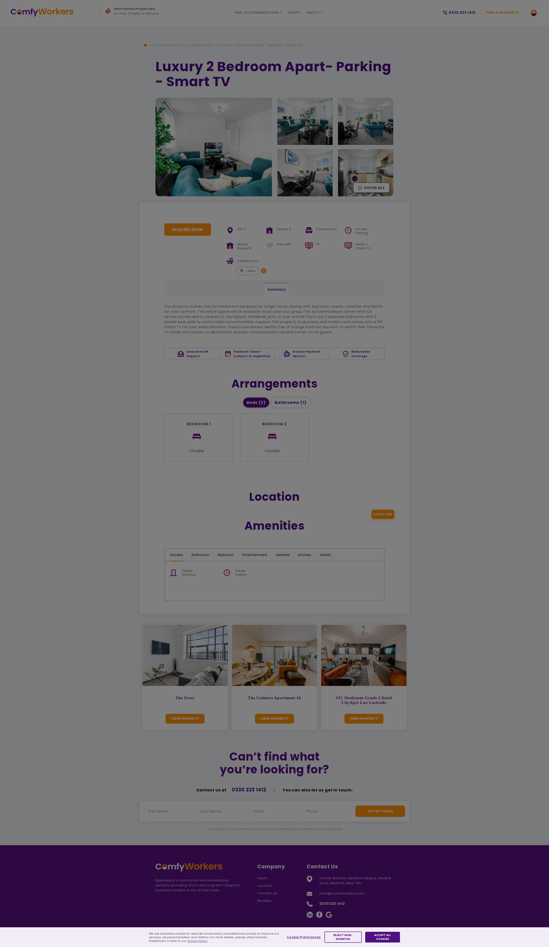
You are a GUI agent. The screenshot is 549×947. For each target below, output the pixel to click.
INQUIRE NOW (187, 230)
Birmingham (202, 45)
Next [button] (109, 21)
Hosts (294, 12)
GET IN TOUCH (380, 811)
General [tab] (283, 554)
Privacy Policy (197, 941)
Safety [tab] (325, 554)
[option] (145, 12)
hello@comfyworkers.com (342, 893)
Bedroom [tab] (226, 554)
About (313, 12)
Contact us (267, 893)
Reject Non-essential (343, 937)
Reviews (264, 900)
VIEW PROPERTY (185, 718)
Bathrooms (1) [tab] (291, 402)
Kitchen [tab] (304, 554)
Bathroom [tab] (200, 554)
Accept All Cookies (382, 937)
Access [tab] (176, 554)
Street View (383, 514)
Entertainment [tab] (254, 554)
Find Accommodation (256, 12)
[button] (264, 271)
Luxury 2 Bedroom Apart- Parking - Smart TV (260, 45)
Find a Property (502, 12)
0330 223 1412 (249, 789)
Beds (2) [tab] (256, 402)
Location (264, 885)
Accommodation (169, 45)
